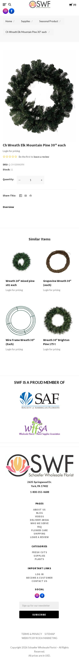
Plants (39, 559)
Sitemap (50, 634)
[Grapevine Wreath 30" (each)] (58, 261)
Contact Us (39, 581)
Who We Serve (39, 523)
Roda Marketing (46, 638)
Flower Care (39, 530)
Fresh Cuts (39, 552)
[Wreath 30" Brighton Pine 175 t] (58, 321)
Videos (39, 516)
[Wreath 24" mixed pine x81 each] (21, 261)
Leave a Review (39, 537)
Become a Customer (39, 577)
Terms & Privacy (31, 634)
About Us (39, 509)
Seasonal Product (48, 21)
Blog (39, 513)
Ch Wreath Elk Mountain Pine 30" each (26, 31)
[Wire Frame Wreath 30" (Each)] (21, 321)
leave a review (41, 156)
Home (9, 21)
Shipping (39, 533)
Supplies (25, 21)
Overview (8, 207)
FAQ (39, 526)
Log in (39, 574)
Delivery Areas (39, 520)
